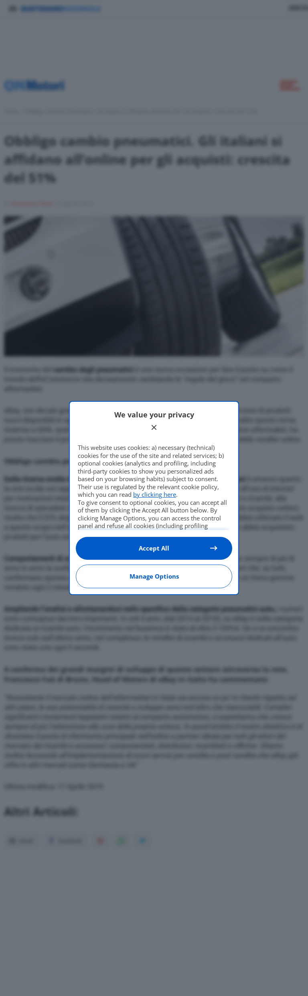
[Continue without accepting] (154, 427)
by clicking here (154, 494)
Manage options (154, 576)
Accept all (154, 548)
